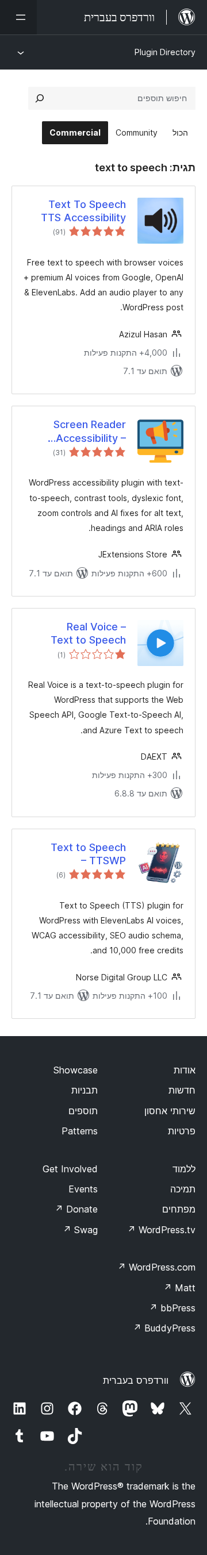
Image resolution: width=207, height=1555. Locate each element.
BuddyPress (164, 1328)
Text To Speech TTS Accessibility (83, 211)
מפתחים (178, 1209)
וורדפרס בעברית (135, 1380)
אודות (184, 1070)
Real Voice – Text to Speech (88, 633)
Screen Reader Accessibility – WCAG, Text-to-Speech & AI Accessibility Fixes (80, 431)
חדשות (181, 1090)
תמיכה (182, 1189)
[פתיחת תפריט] (18, 17)
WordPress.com (156, 1267)
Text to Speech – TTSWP (88, 854)
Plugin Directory (165, 52)
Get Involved (70, 1169)
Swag (80, 1229)
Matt (179, 1288)
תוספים (83, 1111)
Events (83, 1189)
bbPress (172, 1308)
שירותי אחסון (169, 1111)
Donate (76, 1209)
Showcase (75, 1070)
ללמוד (183, 1169)
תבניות (84, 1090)
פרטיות (181, 1131)
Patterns (80, 1131)
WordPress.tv (161, 1229)
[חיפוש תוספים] (39, 98)
